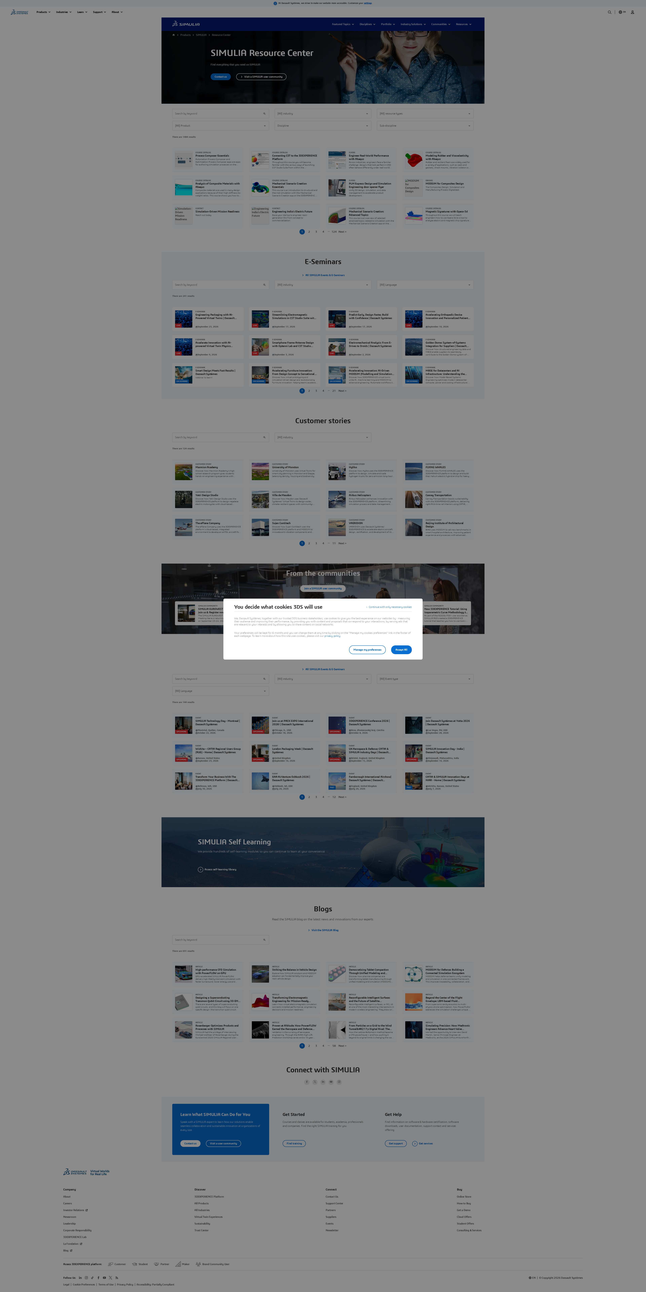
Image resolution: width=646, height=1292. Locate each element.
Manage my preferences (367, 649)
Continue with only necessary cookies (390, 607)
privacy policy (332, 636)
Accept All (401, 649)
